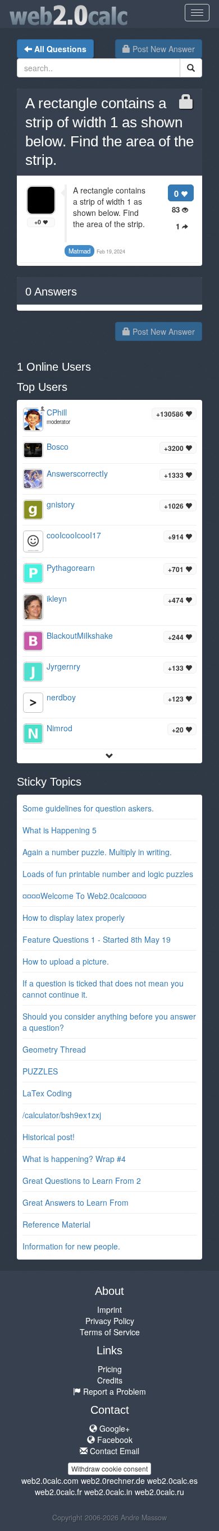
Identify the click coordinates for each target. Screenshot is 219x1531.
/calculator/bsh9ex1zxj (61, 1114)
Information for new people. (71, 1246)
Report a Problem (113, 1391)
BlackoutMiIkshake (80, 635)
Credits (109, 1380)
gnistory (61, 504)
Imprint (109, 1309)
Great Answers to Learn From (75, 1202)
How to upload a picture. (65, 961)
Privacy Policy (109, 1320)
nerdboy (61, 697)
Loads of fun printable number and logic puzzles (107, 873)
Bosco (58, 446)
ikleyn (57, 598)
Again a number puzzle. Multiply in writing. (97, 851)
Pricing (110, 1369)
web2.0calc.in (108, 1491)
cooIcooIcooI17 (74, 535)
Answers (51, 291)
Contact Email (113, 1450)
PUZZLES (40, 1071)
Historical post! (48, 1136)
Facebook (114, 1439)
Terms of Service (110, 1332)
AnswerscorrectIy (77, 473)
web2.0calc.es (172, 1480)
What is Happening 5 (59, 830)
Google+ (113, 1428)
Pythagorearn (71, 567)
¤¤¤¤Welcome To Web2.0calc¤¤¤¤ (84, 895)
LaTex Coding (47, 1093)
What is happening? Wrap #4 (74, 1158)
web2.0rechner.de (113, 1480)
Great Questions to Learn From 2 (81, 1180)
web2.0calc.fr (58, 1491)
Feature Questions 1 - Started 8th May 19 (96, 939)
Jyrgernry (63, 666)
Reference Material (56, 1224)
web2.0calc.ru (159, 1491)
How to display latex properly (73, 917)
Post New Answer (162, 48)
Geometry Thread (54, 1049)
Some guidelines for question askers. (88, 808)
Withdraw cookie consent (109, 1468)
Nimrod (59, 728)
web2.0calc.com (50, 1480)
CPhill (57, 412)
